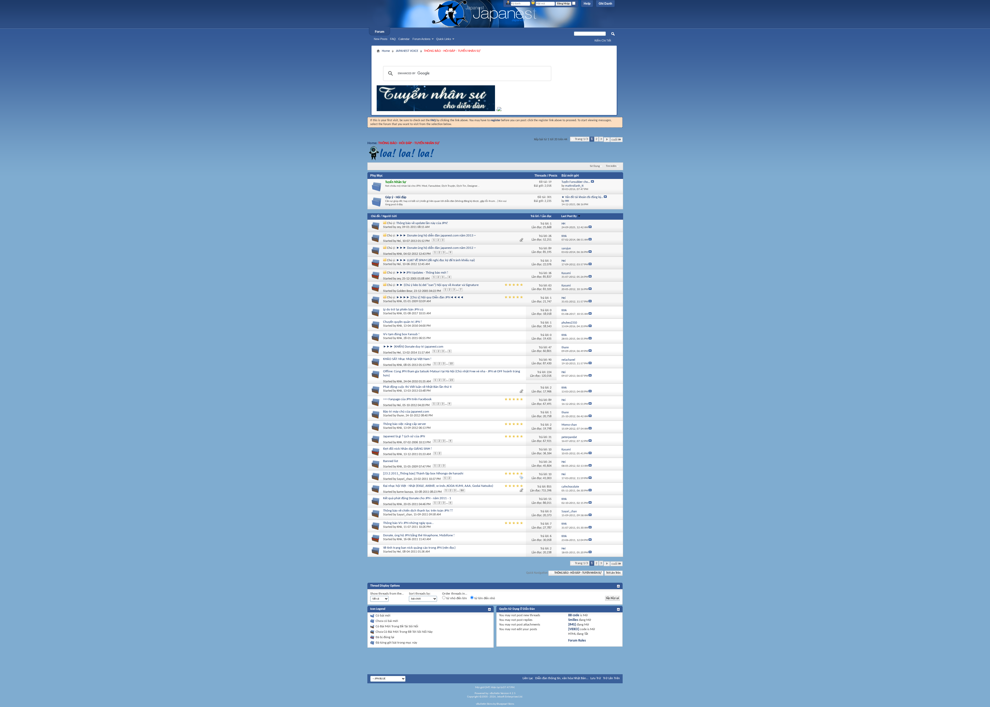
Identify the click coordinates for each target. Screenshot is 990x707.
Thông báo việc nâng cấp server (404, 424)
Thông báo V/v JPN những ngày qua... (408, 523)
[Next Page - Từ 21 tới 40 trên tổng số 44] (607, 139)
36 (549, 273)
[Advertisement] (494, 56)
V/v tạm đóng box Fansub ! (401, 334)
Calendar (404, 38)
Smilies (573, 620)
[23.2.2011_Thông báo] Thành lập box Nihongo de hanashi (423, 473)
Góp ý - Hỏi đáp (395, 197)
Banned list (390, 461)
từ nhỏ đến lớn (456, 598)
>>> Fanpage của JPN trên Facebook (407, 399)
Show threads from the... (387, 593)
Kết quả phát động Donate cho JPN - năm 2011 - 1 (417, 498)
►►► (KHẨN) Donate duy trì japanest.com (413, 346)
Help (587, 3)
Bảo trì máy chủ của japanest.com (406, 411)
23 (451, 380)
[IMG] (572, 624)
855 (549, 486)
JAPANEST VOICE (407, 51)
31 (549, 437)
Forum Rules (577, 640)
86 (462, 490)
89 (549, 248)
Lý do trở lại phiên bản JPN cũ (403, 309)
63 (549, 285)
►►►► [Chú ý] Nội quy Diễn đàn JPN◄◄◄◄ (430, 297)
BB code (573, 615)
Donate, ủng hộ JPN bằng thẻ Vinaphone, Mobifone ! (419, 535)
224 (549, 372)
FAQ (393, 38)
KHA (399, 254)
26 (549, 236)
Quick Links (443, 38)
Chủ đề (375, 216)
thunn (400, 415)
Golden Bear (404, 291)
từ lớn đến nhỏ (484, 598)
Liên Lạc (528, 678)
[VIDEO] (573, 629)
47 (549, 347)
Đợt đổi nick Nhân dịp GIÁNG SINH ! (407, 448)
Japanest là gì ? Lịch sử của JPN (404, 436)
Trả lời (535, 216)
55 (549, 499)
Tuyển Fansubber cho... (576, 182)
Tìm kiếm (611, 166)
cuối (614, 139)
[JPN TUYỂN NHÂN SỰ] (436, 110)
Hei (399, 241)
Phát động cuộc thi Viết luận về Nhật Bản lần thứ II (417, 387)
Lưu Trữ (595, 678)
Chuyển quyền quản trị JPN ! (402, 322)
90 (549, 359)
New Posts (380, 38)
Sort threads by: (420, 593)
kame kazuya (405, 492)
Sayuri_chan (404, 479)
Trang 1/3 (581, 139)
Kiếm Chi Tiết (603, 40)
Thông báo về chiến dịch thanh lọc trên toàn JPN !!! (418, 510)
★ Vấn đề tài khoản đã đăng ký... (582, 197)
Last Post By (569, 216)
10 (451, 363)
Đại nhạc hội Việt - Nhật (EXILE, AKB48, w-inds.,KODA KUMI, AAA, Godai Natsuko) (438, 486)
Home (386, 51)
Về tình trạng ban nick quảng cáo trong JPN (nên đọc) (419, 547)
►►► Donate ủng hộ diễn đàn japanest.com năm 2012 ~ (436, 248)
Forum (379, 32)
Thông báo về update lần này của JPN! (422, 223)
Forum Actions (421, 38)
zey (399, 227)
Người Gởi (390, 216)
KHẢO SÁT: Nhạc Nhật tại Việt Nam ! (407, 359)
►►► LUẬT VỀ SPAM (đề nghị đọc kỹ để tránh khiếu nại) (435, 260)
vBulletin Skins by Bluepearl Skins (495, 704)
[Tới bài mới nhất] (590, 227)
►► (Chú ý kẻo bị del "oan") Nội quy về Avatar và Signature (437, 285)
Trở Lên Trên (613, 573)
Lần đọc (546, 216)
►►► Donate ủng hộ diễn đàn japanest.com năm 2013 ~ (436, 235)
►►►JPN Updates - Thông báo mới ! (422, 272)
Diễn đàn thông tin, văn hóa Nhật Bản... (561, 678)
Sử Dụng (595, 166)
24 (549, 462)
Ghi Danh (605, 3)
